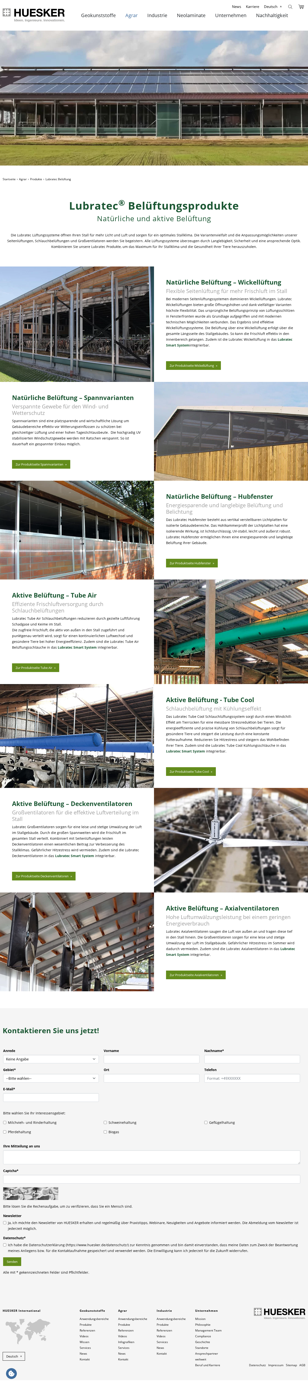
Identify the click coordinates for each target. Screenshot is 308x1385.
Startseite (9, 179)
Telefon (210, 1069)
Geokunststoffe (98, 15)
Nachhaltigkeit (272, 15)
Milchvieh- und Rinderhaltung (32, 1122)
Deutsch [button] (12, 1356)
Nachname (214, 1050)
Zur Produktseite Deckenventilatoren (42, 876)
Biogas (114, 1132)
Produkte (36, 179)
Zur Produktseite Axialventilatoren (194, 975)
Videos (84, 1336)
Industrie (157, 15)
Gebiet (9, 1069)
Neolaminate (191, 15)
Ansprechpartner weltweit (206, 1356)
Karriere (252, 6)
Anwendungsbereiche (94, 1319)
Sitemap (291, 1365)
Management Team (208, 1330)
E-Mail (9, 1089)
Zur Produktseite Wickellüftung (192, 365)
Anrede (9, 1050)
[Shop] (301, 6)
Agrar (131, 15)
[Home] (34, 15)
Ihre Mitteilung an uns (21, 1146)
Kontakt (85, 1359)
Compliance (203, 1336)
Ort (106, 1069)
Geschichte (202, 1342)
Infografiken (126, 1342)
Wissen (84, 1342)
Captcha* (11, 1170)
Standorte (201, 1348)
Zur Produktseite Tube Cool (189, 771)
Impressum (275, 1365)
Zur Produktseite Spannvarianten (39, 464)
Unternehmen (230, 15)
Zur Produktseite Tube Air (34, 668)
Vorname (111, 1050)
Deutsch (270, 6)
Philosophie (203, 1325)
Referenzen (87, 1330)
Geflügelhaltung (222, 1122)
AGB (302, 1365)
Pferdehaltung (19, 1132)
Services (85, 1348)
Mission (200, 1319)
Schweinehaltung (122, 1122)
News (236, 6)
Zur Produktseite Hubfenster (190, 563)
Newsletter (12, 1215)
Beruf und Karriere (207, 1365)
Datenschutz (14, 1238)
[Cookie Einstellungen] (11, 1373)
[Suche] (290, 6)
